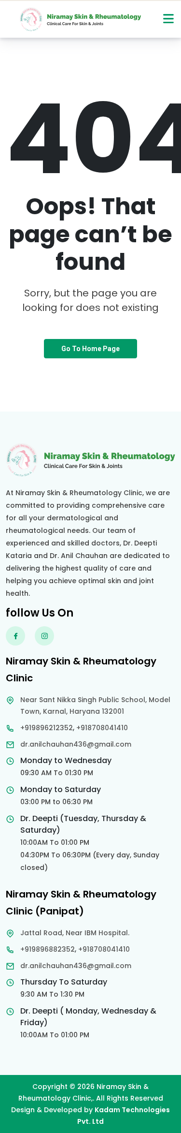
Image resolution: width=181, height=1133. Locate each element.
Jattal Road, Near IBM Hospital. (74, 933)
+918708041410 (102, 728)
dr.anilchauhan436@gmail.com (75, 744)
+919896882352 (47, 949)
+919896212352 (46, 728)
